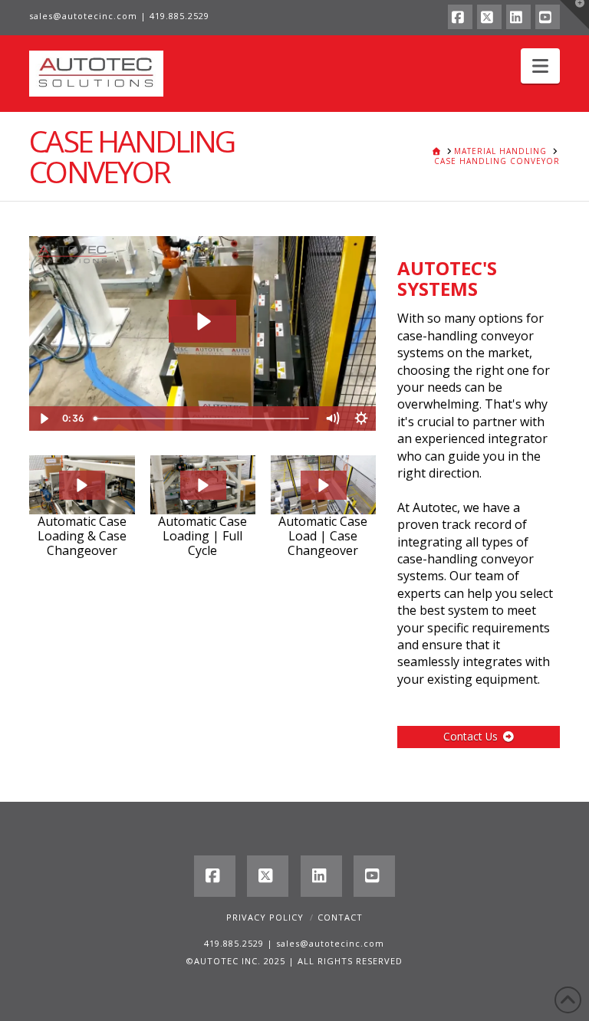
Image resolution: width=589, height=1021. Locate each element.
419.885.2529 (179, 15)
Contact (340, 917)
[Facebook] (460, 17)
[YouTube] (547, 17)
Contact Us (470, 736)
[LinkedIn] (518, 17)
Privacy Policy (265, 917)
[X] (489, 17)
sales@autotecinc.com (83, 15)
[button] (540, 66)
